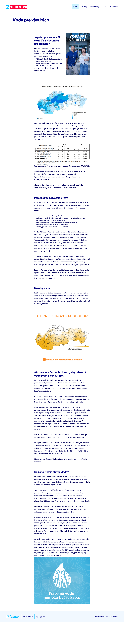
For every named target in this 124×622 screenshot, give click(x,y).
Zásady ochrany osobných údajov (106, 616)
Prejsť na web (28, 616)
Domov (75, 7)
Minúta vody (94, 7)
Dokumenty (113, 7)
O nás (104, 7)
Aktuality (84, 7)
